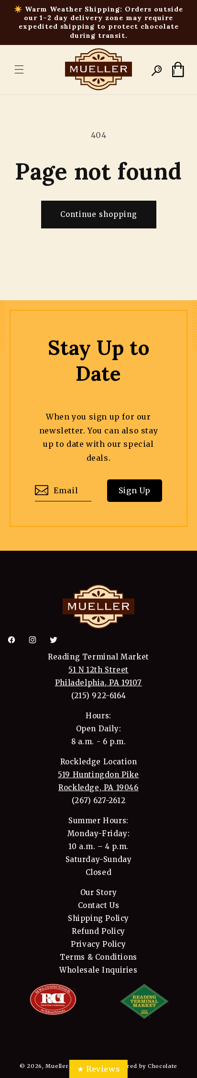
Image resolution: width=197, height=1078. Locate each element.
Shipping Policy (98, 918)
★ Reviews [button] (98, 1069)
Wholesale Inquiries (98, 970)
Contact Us (99, 905)
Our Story (98, 892)
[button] (19, 69)
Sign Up (135, 490)
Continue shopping (98, 214)
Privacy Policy (98, 944)
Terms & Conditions (98, 957)
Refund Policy (98, 931)
